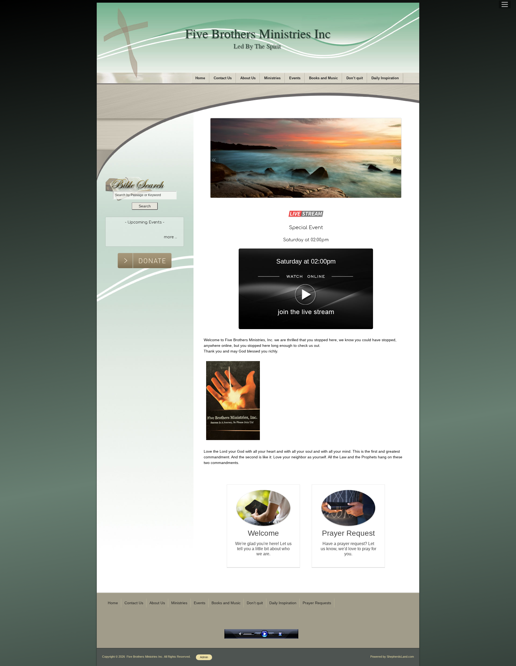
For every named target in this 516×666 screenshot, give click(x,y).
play (265, 634)
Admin (204, 657)
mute (241, 633)
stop (284, 634)
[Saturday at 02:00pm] (306, 328)
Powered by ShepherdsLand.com (392, 656)
